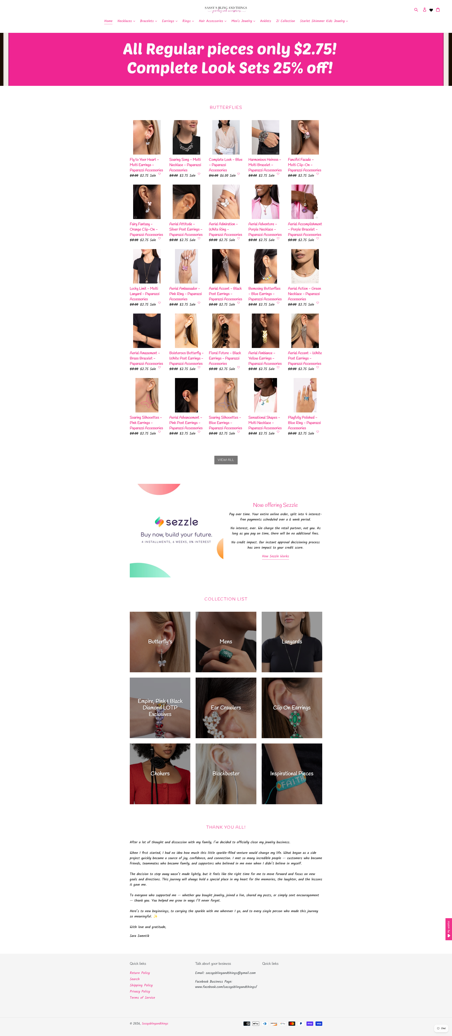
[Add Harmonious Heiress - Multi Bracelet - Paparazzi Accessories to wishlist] (278, 174)
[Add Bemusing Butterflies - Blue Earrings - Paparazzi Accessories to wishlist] (278, 303)
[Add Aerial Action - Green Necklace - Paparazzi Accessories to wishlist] (317, 303)
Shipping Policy (141, 985)
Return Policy (140, 973)
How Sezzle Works (275, 556)
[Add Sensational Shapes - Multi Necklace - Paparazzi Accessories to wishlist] (278, 432)
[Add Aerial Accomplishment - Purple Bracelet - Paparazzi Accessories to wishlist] (317, 238)
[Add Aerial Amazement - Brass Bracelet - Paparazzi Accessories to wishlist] (159, 367)
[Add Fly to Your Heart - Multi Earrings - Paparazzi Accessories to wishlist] (159, 174)
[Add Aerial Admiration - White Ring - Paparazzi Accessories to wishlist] (238, 238)
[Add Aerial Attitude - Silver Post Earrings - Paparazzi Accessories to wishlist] (199, 238)
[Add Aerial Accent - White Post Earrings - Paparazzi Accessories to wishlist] (317, 367)
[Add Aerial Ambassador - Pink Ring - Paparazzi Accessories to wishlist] (199, 303)
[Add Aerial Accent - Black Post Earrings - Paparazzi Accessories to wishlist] (238, 303)
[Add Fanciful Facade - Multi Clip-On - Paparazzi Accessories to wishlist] (317, 174)
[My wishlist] (431, 9)
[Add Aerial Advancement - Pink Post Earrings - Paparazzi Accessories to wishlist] (199, 432)
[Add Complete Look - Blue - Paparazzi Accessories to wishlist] (238, 174)
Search (135, 979)
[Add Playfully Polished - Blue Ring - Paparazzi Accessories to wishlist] (317, 432)
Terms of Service (142, 998)
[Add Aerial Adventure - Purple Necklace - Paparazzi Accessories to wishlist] (278, 238)
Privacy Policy (140, 991)
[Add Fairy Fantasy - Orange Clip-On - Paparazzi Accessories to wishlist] (159, 238)
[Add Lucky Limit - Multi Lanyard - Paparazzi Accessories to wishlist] (159, 303)
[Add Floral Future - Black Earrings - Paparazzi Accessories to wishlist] (238, 367)
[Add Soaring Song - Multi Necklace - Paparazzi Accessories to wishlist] (199, 174)
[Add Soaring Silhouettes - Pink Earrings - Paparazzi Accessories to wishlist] (159, 432)
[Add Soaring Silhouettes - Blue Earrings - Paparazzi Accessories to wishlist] (238, 432)
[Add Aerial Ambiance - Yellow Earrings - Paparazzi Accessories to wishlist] (278, 367)
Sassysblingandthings (155, 1023)
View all (226, 460)
